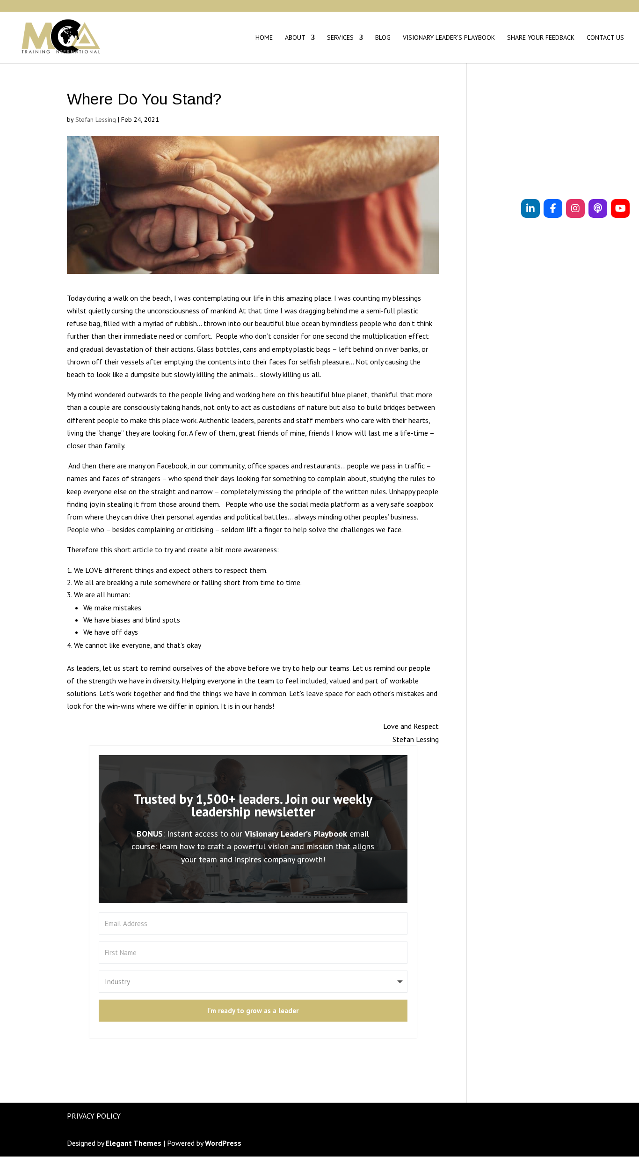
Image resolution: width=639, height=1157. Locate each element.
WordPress (223, 1143)
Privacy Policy (94, 1115)
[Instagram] (575, 208)
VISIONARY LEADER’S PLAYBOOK (449, 38)
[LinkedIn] (530, 208)
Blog (383, 38)
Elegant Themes (133, 1143)
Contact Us (605, 38)
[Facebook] (553, 208)
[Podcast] (597, 208)
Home (264, 38)
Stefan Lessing (95, 119)
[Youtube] (620, 208)
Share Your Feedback (540, 38)
